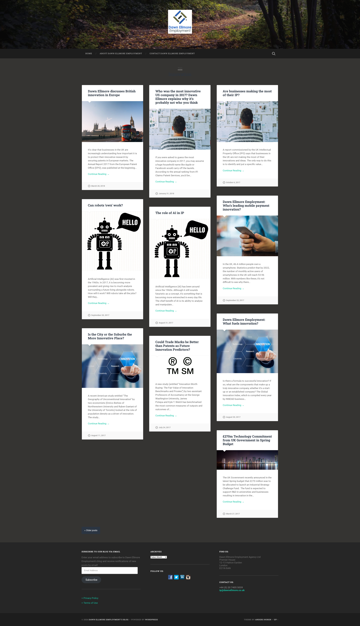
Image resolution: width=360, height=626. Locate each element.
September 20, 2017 (100, 315)
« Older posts (90, 530)
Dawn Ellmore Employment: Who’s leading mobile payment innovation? (246, 205)
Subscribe (91, 579)
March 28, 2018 (98, 186)
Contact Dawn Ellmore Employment (172, 53)
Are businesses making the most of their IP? (247, 93)
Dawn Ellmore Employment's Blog (109, 619)
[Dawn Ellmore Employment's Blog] (180, 24)
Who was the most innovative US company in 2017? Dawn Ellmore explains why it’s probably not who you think (178, 97)
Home (88, 53)
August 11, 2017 (98, 435)
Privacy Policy (91, 598)
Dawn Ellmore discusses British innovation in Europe (112, 93)
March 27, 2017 (233, 514)
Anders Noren (263, 619)
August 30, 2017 (233, 417)
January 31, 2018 (166, 193)
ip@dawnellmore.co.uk (232, 590)
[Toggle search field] (273, 53)
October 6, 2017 (233, 182)
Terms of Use (91, 602)
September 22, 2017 (235, 300)
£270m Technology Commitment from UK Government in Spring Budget (247, 440)
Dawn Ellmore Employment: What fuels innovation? (244, 321)
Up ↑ (276, 619)
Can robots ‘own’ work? (105, 205)
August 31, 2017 (166, 323)
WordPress (151, 619)
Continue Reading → (98, 174)
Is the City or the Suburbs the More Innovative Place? (110, 336)
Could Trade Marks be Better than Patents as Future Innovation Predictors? (177, 346)
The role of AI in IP (169, 213)
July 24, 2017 (165, 427)
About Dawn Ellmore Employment (121, 53)
